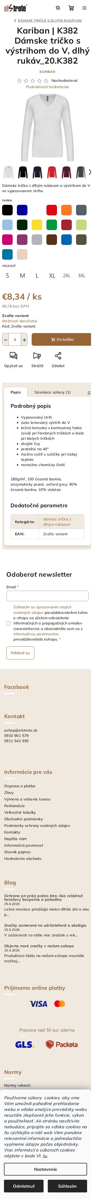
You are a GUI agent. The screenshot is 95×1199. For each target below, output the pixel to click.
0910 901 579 (16, 735)
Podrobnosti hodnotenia (47, 86)
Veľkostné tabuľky (20, 812)
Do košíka (65, 339)
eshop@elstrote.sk (20, 730)
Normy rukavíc (17, 1085)
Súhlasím (67, 1186)
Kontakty (12, 832)
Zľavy (8, 792)
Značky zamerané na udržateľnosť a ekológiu (45, 925)
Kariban (47, 72)
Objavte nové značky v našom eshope (39, 946)
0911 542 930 (16, 740)
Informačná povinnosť (23, 845)
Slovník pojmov (17, 852)
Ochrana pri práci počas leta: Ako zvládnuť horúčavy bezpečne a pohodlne (43, 897)
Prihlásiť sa (20, 653)
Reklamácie (14, 805)
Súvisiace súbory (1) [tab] (53, 392)
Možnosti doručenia (19, 321)
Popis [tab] (16, 392)
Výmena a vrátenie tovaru (27, 799)
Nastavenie (45, 1169)
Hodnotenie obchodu (22, 858)
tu (45, 1155)
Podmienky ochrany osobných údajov (37, 825)
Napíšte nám (15, 838)
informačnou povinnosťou (36, 634)
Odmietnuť (24, 1186)
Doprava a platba (19, 786)
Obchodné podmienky (23, 819)
